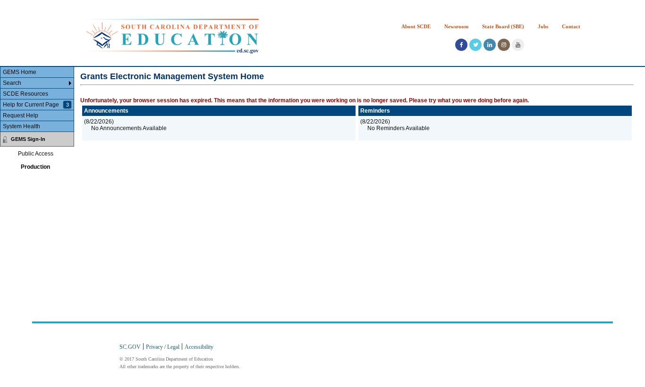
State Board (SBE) (503, 26)
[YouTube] (518, 45)
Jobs (543, 26)
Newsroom (456, 26)
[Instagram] (504, 45)
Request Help (20, 115)
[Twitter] (475, 45)
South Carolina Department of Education (172, 36)
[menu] (37, 99)
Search (12, 83)
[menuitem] (37, 72)
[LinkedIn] (490, 45)
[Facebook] (461, 45)
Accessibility (199, 347)
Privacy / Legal (162, 347)
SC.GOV (130, 347)
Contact (571, 26)
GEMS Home (19, 72)
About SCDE (416, 26)
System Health (21, 126)
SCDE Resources (25, 94)
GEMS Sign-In (28, 139)
